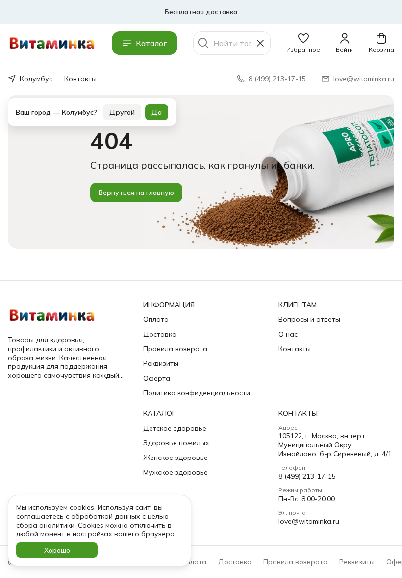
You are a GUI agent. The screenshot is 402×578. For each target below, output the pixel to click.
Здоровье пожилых (176, 442)
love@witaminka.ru (308, 521)
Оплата (156, 319)
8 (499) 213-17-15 (307, 476)
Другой (122, 101)
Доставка (159, 334)
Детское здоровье (174, 428)
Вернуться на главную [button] (136, 192)
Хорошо (57, 550)
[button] (303, 43)
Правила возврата (175, 348)
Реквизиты (160, 363)
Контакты (80, 78)
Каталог (151, 43)
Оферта (156, 378)
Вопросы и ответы (309, 319)
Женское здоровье (175, 457)
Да (156, 101)
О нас (288, 334)
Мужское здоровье (175, 472)
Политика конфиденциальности (196, 392)
